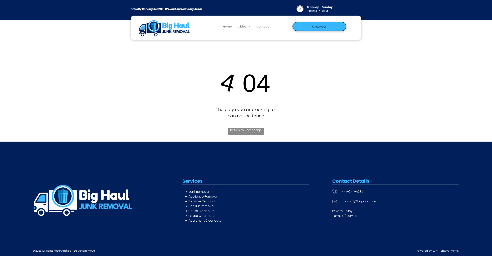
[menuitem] (227, 26)
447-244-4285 (352, 191)
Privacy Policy (342, 211)
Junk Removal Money (446, 251)
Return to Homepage (246, 130)
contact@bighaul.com (359, 201)
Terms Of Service (344, 216)
